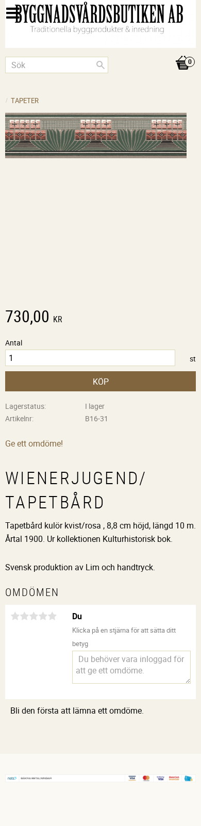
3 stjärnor (33, 616)
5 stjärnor (52, 616)
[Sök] (100, 65)
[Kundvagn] (100, 52)
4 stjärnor (42, 616)
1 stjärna (15, 616)
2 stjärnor (24, 616)
